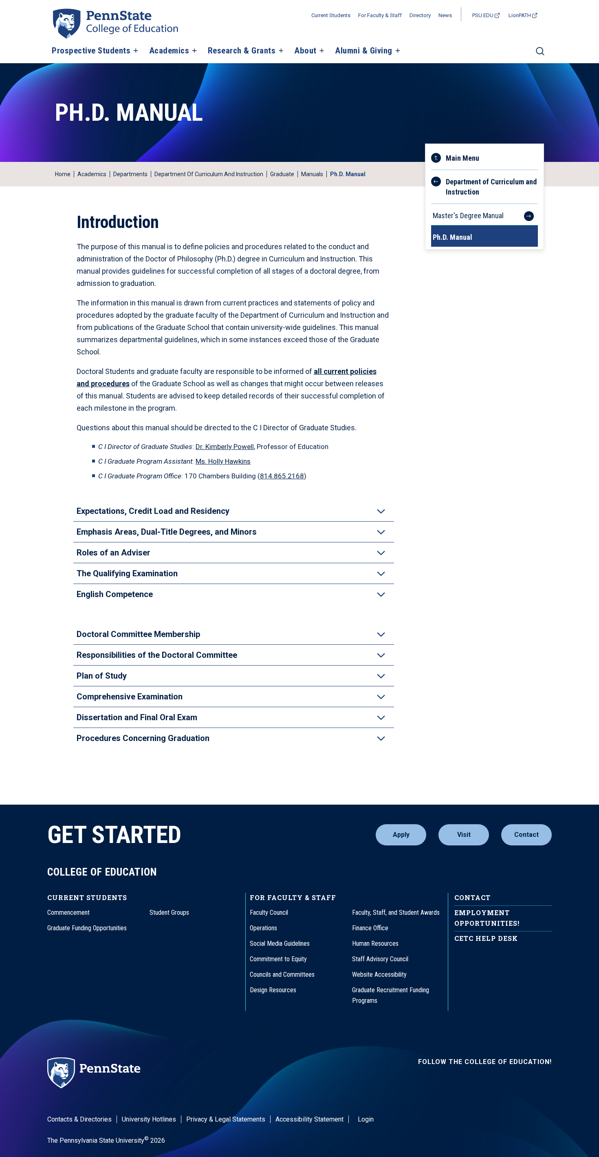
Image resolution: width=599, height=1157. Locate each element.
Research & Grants (242, 50)
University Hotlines (149, 1119)
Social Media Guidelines (280, 943)
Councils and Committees (282, 974)
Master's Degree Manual (468, 215)
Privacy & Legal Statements (225, 1119)
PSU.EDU (482, 15)
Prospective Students (91, 50)
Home (62, 174)
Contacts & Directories (79, 1119)
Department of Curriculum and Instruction (208, 174)
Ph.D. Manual (452, 237)
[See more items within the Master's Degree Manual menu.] (524, 214)
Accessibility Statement (309, 1119)
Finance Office (370, 928)
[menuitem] (484, 179)
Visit (464, 834)
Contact (526, 834)
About (305, 50)
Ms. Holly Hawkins (223, 461)
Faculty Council (269, 912)
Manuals (312, 174)
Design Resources (273, 990)
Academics (169, 50)
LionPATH (520, 15)
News (445, 15)
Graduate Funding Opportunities (87, 928)
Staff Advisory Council (380, 959)
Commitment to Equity (278, 959)
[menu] (484, 196)
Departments (130, 174)
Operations (263, 928)
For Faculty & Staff (380, 15)
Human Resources (375, 943)
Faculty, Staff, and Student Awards (396, 912)
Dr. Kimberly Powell (225, 446)
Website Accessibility (379, 974)
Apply (401, 834)
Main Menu (462, 158)
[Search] (540, 54)
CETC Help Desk (486, 938)
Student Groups (169, 912)
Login (366, 1119)
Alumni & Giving (363, 50)
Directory (420, 15)
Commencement (68, 912)
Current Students (330, 15)
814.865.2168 (282, 476)
